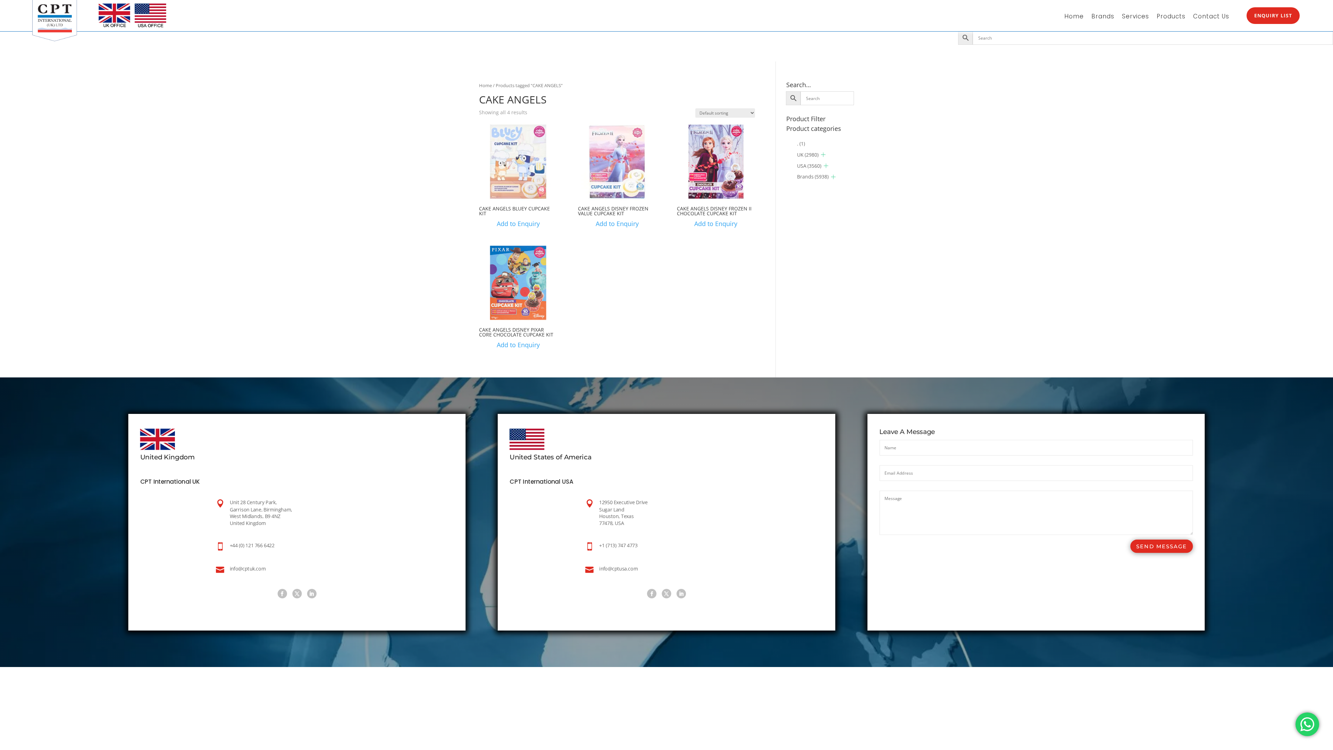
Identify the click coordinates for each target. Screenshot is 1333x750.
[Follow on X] (297, 593)
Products (1171, 17)
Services (1135, 17)
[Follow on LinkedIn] (311, 593)
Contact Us (1211, 17)
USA (809, 165)
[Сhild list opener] (823, 154)
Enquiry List (1273, 15)
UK (808, 154)
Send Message (1161, 546)
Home (1074, 17)
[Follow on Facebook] (282, 593)
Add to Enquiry (518, 223)
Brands (1102, 17)
